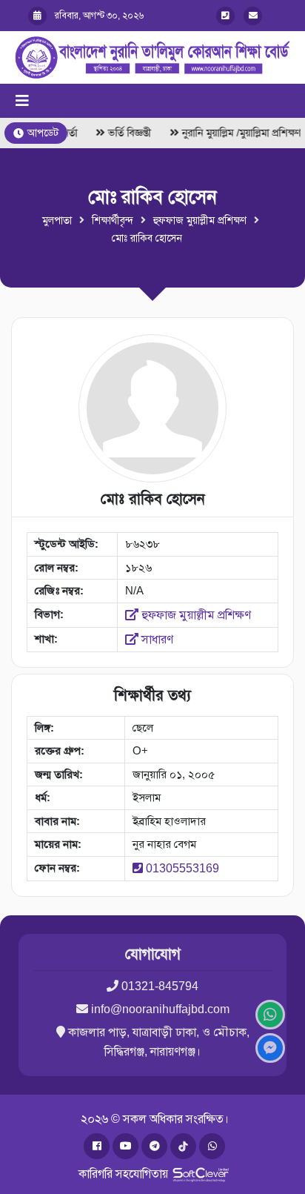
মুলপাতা (57, 220)
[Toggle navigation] (22, 101)
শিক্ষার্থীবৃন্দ (112, 220)
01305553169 (182, 868)
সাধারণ (155, 639)
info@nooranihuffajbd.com (160, 1009)
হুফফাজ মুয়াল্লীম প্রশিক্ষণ (200, 220)
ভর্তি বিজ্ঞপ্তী (127, 133)
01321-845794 (159, 986)
